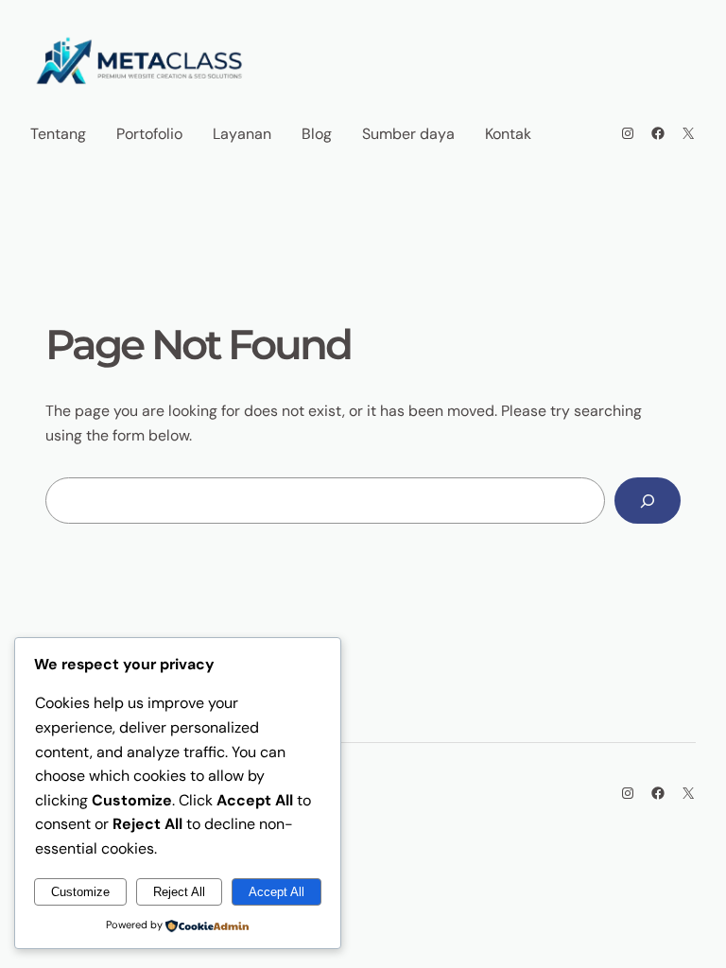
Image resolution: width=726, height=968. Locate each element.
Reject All (179, 892)
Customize (80, 892)
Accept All (276, 892)
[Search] (647, 500)
